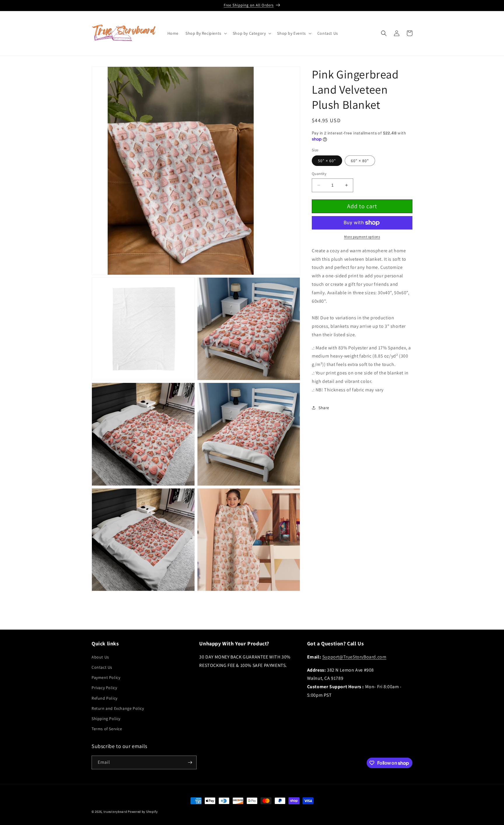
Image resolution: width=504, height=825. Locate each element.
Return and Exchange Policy (118, 708)
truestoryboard (115, 812)
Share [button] (323, 407)
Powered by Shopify (143, 812)
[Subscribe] (189, 762)
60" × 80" (360, 160)
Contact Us (102, 667)
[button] (205, 33)
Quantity (319, 173)
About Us (100, 657)
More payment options (362, 236)
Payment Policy (106, 677)
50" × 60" (327, 160)
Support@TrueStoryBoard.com (354, 657)
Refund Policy (105, 698)
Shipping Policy (106, 718)
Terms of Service (107, 728)
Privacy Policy (104, 687)
